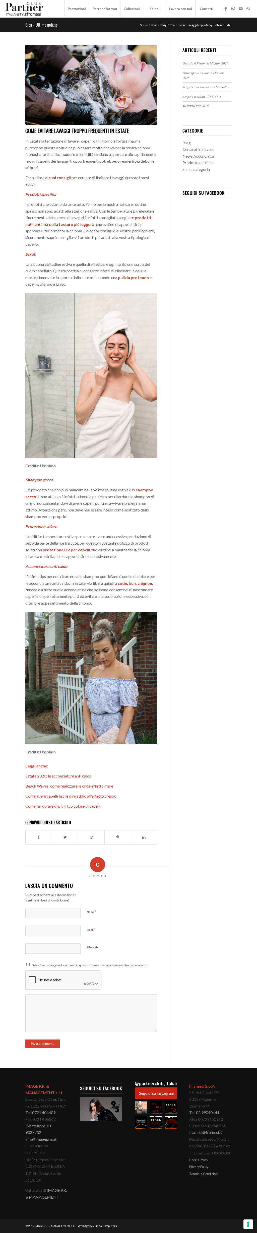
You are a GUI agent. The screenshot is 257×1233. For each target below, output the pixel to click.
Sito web (92, 947)
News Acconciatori (199, 156)
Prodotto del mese (198, 162)
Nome (91, 912)
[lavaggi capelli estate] (91, 85)
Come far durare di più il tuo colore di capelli (63, 806)
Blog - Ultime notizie (41, 25)
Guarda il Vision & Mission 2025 (205, 63)
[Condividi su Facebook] (39, 837)
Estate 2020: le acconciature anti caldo (58, 775)
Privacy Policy (199, 1167)
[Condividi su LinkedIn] (144, 837)
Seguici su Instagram (156, 1093)
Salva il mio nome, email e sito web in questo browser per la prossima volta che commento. (90, 965)
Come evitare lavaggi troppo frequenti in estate (77, 131)
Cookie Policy (198, 1160)
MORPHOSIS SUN (195, 105)
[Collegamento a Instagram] (233, 8)
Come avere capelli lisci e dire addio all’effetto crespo (70, 796)
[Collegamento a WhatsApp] (248, 8)
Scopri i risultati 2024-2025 (201, 96)
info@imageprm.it (40, 1139)
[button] (141, 1107)
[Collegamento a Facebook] (225, 8)
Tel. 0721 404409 (40, 1112)
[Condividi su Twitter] (65, 837)
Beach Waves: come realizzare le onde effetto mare (69, 786)
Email (91, 930)
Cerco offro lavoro (198, 149)
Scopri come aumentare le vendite (205, 87)
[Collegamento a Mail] (240, 8)
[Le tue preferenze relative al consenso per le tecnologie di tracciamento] (248, 1224)
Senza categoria (196, 169)
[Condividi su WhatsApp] (91, 837)
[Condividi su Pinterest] (118, 837)
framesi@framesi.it (205, 1132)
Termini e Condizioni (203, 1174)
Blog (186, 142)
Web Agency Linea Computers (97, 1225)
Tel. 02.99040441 (204, 1112)
